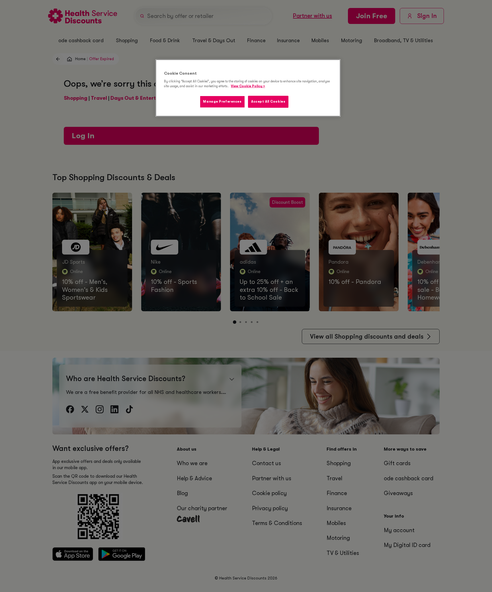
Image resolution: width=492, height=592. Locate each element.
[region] (248, 88)
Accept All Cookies (268, 101)
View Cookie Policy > (248, 86)
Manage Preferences (222, 101)
